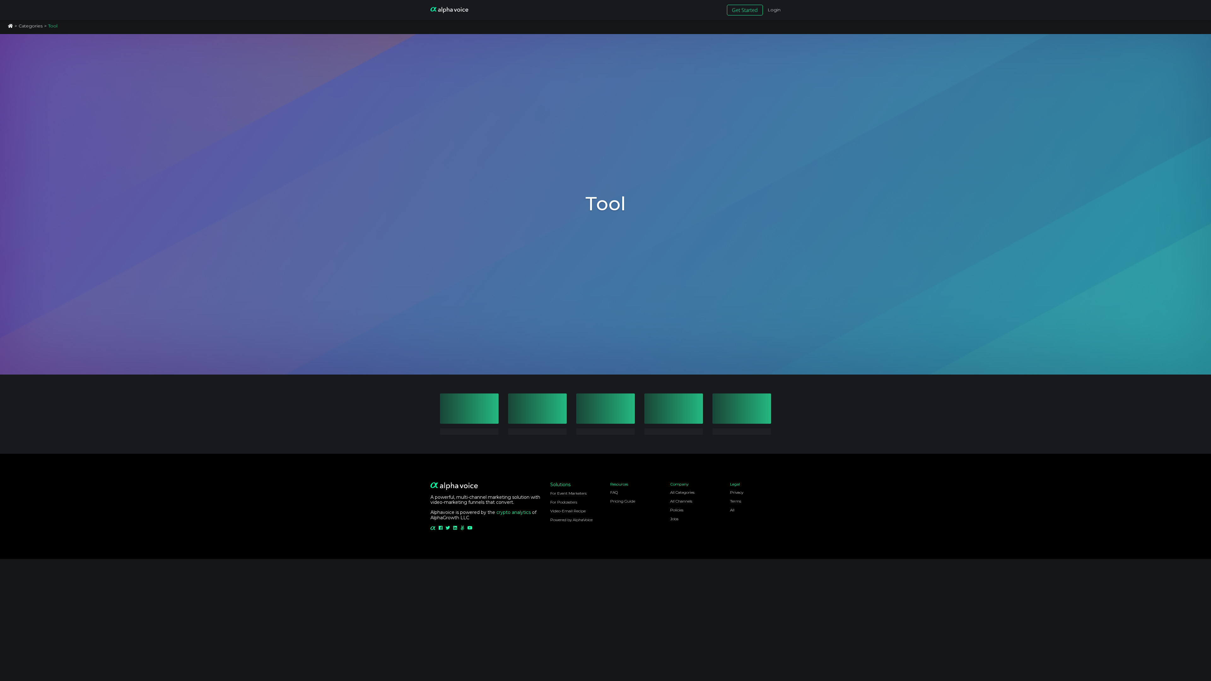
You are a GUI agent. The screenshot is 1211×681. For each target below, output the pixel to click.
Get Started (745, 10)
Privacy (736, 492)
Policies (676, 510)
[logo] (449, 10)
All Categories (682, 492)
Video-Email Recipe (568, 511)
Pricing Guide (622, 501)
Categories (31, 26)
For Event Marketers (568, 493)
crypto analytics (513, 512)
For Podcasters (563, 502)
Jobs (674, 518)
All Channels (681, 501)
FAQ (614, 492)
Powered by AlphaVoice (571, 519)
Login (774, 10)
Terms (735, 501)
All (732, 510)
